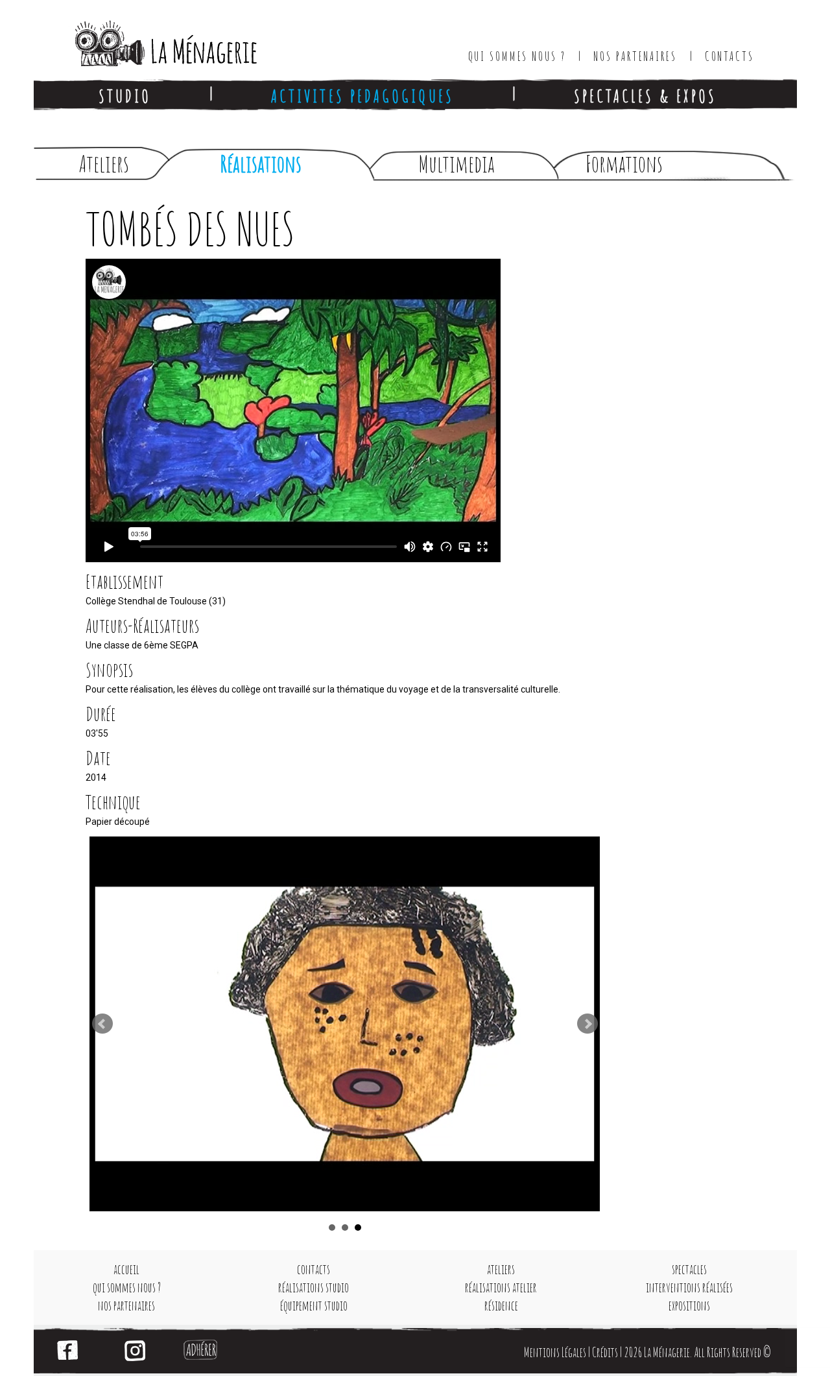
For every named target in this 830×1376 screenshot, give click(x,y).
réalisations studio (313, 1287)
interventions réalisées (689, 1287)
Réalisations (261, 163)
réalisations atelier (501, 1287)
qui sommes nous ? (127, 1287)
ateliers (501, 1269)
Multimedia (456, 163)
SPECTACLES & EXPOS (645, 95)
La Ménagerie (153, 39)
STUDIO (125, 95)
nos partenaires (126, 1306)
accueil (126, 1269)
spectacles (689, 1269)
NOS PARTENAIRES (634, 56)
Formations (624, 163)
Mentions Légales (555, 1352)
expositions (689, 1306)
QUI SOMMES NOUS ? (517, 56)
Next (587, 1024)
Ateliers (104, 163)
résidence (501, 1306)
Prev (102, 1024)
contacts (313, 1269)
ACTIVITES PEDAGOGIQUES (362, 95)
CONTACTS (729, 56)
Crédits (605, 1352)
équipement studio (314, 1306)
